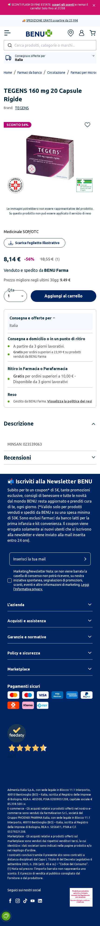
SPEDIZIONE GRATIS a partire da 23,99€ (52, 20)
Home (8, 72)
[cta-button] (86, 559)
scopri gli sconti (63, 4)
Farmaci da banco (29, 72)
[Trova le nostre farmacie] (70, 33)
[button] (81, 32)
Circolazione (56, 72)
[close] (94, 5)
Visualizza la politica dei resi (69, 401)
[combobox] (50, 45)
